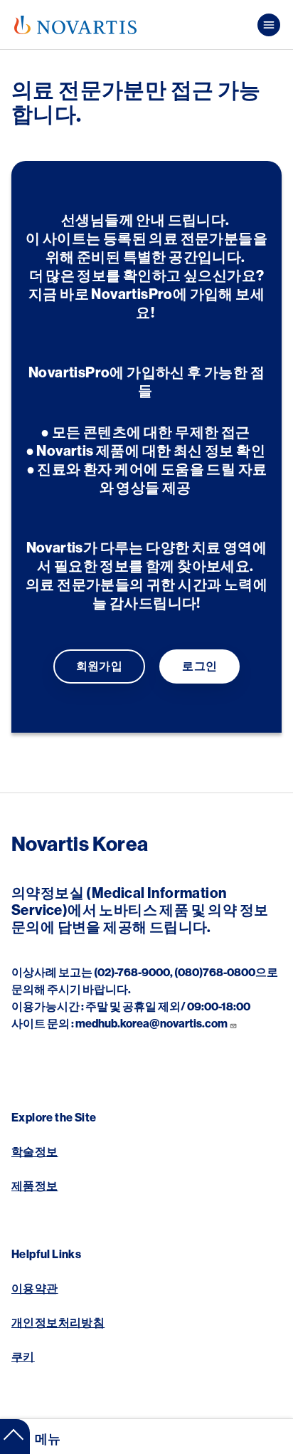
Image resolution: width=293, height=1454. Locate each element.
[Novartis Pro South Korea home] (75, 25)
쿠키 (23, 1357)
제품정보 (34, 1186)
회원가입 (99, 666)
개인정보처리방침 (58, 1323)
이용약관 (34, 1289)
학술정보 (34, 1152)
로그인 (199, 666)
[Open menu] (269, 25)
